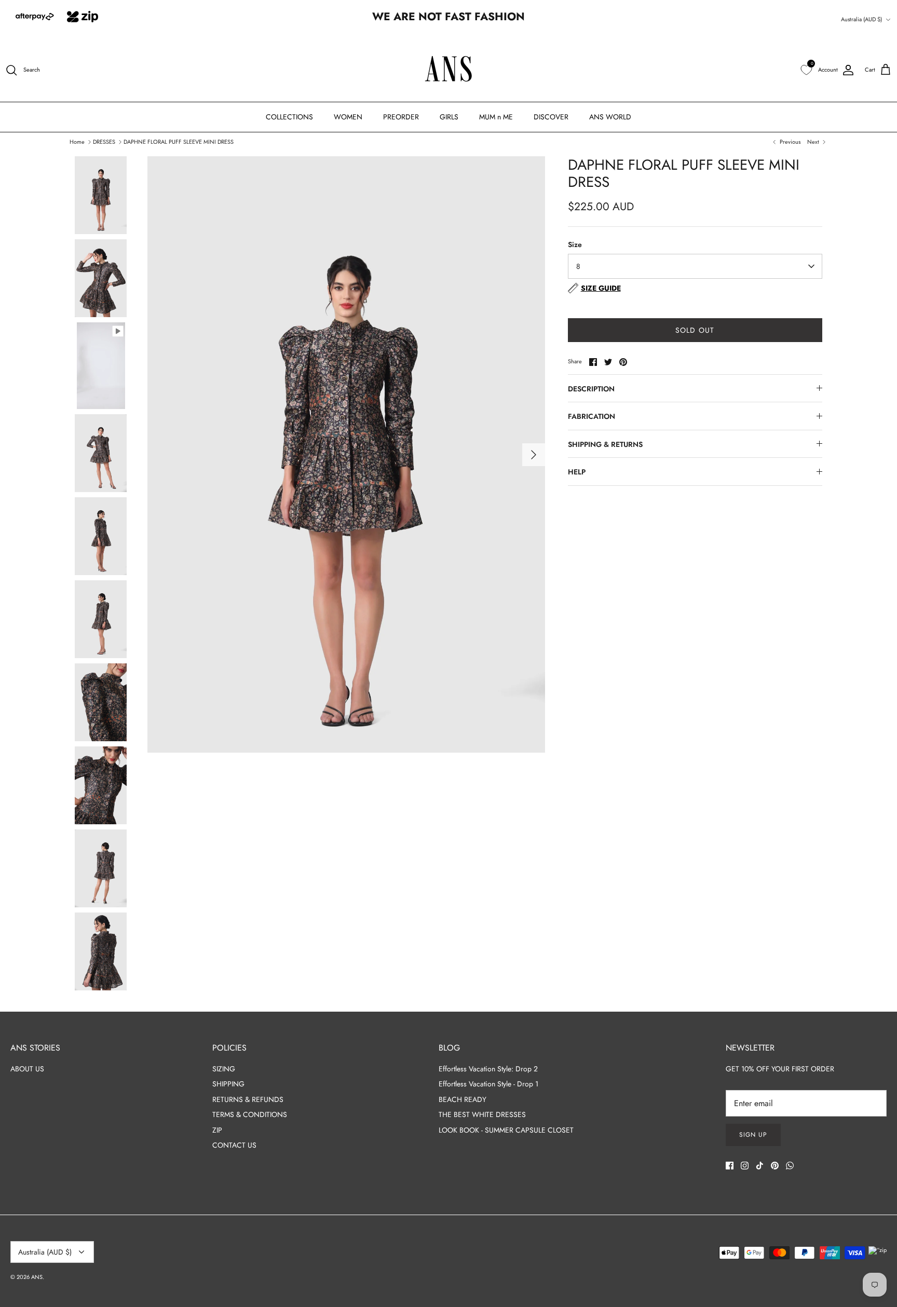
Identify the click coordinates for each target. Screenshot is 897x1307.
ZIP (217, 1130)
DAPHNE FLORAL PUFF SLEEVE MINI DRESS (179, 141)
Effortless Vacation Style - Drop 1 (488, 1084)
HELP (577, 472)
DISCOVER (551, 117)
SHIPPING (228, 1084)
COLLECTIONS (289, 117)
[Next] (533, 454)
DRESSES (104, 141)
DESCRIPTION (591, 389)
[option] (346, 454)
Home (77, 141)
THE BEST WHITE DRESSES (482, 1114)
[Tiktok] (760, 1165)
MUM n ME (496, 117)
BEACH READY (462, 1099)
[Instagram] (745, 1165)
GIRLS (449, 117)
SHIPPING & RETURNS (605, 444)
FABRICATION (591, 416)
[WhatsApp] (790, 1165)
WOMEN (348, 117)
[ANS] (448, 70)
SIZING (223, 1069)
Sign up (753, 1134)
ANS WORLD (610, 117)
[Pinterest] (775, 1165)
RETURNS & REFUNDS (247, 1099)
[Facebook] (729, 1165)
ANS (37, 1277)
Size (575, 245)
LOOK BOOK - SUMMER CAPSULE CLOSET (506, 1130)
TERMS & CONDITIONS (249, 1114)
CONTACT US (234, 1145)
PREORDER (401, 117)
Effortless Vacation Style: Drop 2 (488, 1069)
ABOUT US (27, 1069)
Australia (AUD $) (861, 19)
